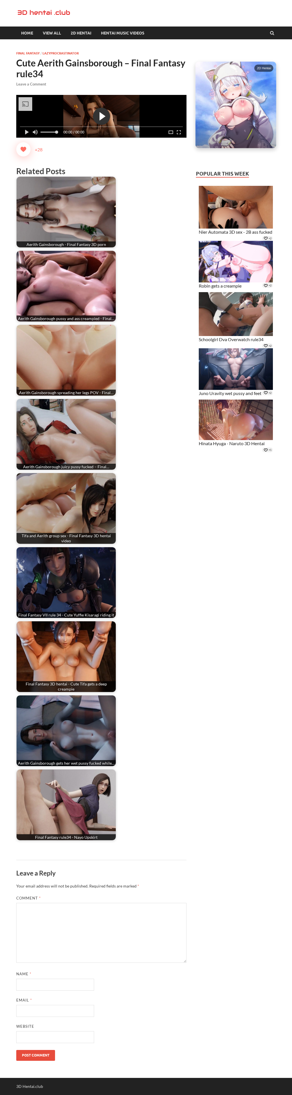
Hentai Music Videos (122, 33)
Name (23, 974)
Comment (28, 898)
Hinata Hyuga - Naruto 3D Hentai (232, 443)
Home (27, 33)
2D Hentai (81, 33)
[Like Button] (23, 149)
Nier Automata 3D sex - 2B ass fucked (235, 232)
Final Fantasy (28, 53)
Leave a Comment (31, 84)
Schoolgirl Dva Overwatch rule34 (231, 339)
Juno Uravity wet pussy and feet (230, 393)
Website (25, 1026)
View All (52, 33)
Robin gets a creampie (220, 285)
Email (24, 1000)
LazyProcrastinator (60, 53)
